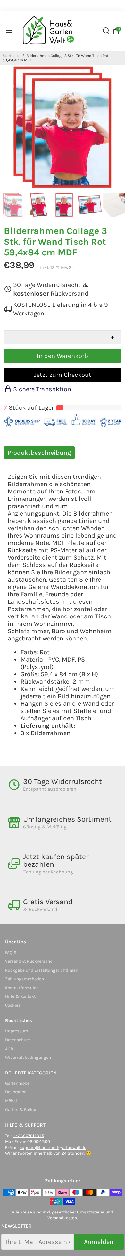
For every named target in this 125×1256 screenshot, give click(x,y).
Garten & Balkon (21, 1109)
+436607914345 (28, 1135)
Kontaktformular (21, 987)
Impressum (16, 1030)
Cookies (13, 1005)
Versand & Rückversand (29, 961)
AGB (9, 1048)
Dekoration (16, 1091)
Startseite (11, 55)
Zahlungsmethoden (24, 978)
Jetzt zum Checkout (62, 374)
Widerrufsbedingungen (28, 1057)
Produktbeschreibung (39, 452)
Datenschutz (17, 1039)
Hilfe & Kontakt (20, 996)
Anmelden (98, 1241)
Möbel (11, 1100)
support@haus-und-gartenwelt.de (53, 1147)
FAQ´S (10, 952)
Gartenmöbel (18, 1083)
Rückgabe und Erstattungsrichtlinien (41, 970)
